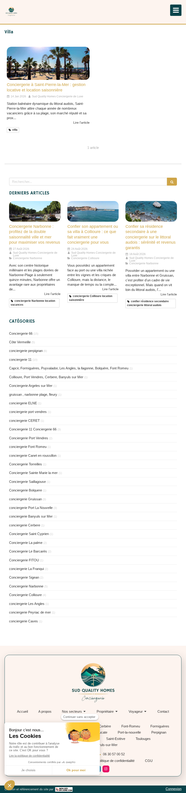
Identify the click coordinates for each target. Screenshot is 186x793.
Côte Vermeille (20, 342)
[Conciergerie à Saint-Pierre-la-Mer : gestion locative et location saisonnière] (48, 63)
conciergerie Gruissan (25, 499)
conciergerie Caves (23, 621)
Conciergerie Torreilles (25, 464)
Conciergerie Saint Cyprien (29, 534)
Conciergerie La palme (25, 543)
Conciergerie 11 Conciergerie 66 (32, 429)
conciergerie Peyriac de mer (30, 612)
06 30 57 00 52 (114, 754)
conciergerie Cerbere (24, 525)
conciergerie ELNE (23, 403)
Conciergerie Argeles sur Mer (30, 386)
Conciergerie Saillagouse (27, 482)
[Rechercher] (172, 182)
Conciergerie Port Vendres (28, 438)
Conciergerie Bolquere (25, 490)
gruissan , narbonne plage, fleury (33, 394)
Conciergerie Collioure (25, 595)
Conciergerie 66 (20, 333)
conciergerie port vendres (28, 412)
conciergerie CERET (24, 420)
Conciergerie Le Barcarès (28, 551)
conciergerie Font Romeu (27, 447)
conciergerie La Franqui (26, 569)
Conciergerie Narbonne (26, 586)
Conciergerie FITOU (24, 560)
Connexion (173, 789)
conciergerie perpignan (26, 351)
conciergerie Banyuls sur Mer (31, 516)
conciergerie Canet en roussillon (32, 455)
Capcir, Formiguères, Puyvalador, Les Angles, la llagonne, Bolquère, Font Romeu (68, 368)
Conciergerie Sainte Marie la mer (33, 473)
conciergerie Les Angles (26, 604)
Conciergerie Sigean (24, 577)
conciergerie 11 (20, 359)
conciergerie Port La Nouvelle (31, 508)
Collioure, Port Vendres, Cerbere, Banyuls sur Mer (46, 377)
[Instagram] (106, 769)
